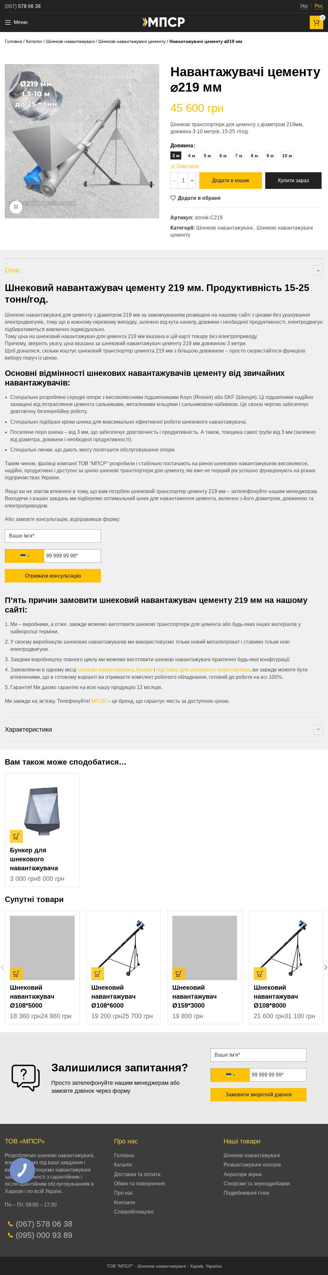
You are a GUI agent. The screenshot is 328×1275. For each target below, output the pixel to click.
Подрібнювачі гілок (246, 1193)
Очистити (187, 166)
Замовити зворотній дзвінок (259, 1094)
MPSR (98, 701)
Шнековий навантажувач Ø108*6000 (113, 996)
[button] (178, 973)
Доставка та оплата (137, 1174)
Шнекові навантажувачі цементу (132, 41)
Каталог (34, 41)
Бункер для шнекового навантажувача (34, 859)
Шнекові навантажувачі (70, 41)
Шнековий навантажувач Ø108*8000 (276, 996)
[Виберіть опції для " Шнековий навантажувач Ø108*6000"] (97, 973)
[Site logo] (164, 22)
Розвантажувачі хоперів (252, 1164)
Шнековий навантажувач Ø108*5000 (32, 996)
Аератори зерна (243, 1174)
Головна (13, 41)
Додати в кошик (230, 180)
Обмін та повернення (139, 1183)
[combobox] (24, 556)
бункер (144, 669)
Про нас (123, 1193)
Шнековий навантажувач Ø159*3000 (194, 996)
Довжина (181, 145)
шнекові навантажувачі (106, 669)
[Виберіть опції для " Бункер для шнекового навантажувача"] (16, 836)
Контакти (124, 1202)
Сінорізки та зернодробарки (257, 1183)
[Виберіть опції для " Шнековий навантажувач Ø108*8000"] (260, 973)
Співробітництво (134, 1211)
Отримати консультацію (53, 576)
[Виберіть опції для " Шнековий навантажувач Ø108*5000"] (16, 973)
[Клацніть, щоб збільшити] (16, 207)
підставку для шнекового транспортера (203, 669)
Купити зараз (293, 180)
